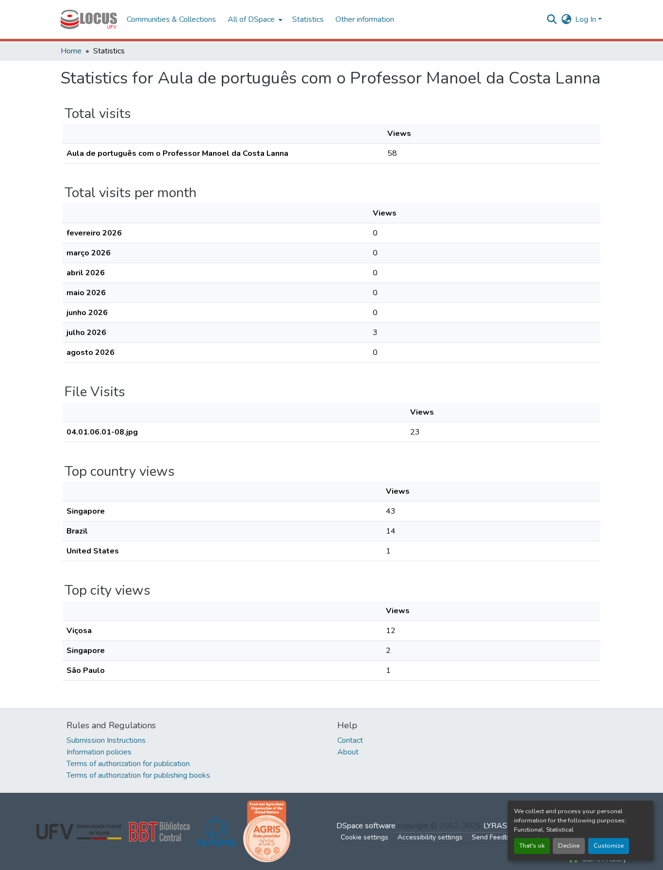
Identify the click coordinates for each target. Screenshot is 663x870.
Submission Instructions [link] (106, 740)
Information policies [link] (99, 752)
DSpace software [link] (366, 825)
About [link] (348, 752)
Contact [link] (350, 740)
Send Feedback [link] (495, 837)
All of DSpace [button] (251, 19)
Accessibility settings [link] (430, 837)
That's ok (532, 845)
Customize (609, 845)
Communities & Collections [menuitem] (171, 19)
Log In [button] (586, 19)
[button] (89, 19)
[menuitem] (254, 19)
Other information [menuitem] (364, 19)
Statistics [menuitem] (308, 19)
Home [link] (71, 51)
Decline (569, 845)
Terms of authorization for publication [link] (128, 763)
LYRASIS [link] (498, 825)
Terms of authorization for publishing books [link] (138, 775)
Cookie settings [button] (364, 837)
